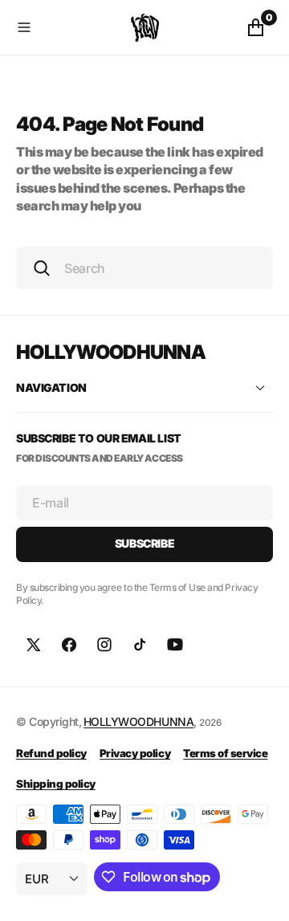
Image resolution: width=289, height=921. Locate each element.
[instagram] (104, 644)
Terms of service (225, 753)
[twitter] (33, 644)
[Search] (41, 268)
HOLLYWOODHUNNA (138, 721)
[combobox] (144, 268)
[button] (70, 27)
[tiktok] (139, 644)
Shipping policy (56, 783)
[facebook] (69, 644)
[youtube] (175, 644)
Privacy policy (135, 753)
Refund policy (51, 753)
